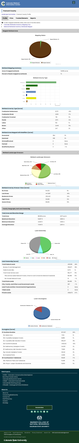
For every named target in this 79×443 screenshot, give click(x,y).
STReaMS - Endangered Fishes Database (15, 385)
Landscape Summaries (8, 14)
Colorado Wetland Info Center (12, 379)
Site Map (5, 403)
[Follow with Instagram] (35, 411)
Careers (5, 401)
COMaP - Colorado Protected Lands (14, 381)
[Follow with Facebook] (31, 411)
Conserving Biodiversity (10, 395)
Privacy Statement (37, 432)
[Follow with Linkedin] (38, 411)
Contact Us (6, 397)
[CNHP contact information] (47, 411)
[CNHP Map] (44, 411)
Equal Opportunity (18, 432)
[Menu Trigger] (73, 2)
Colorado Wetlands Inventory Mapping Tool (17, 25)
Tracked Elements (22, 18)
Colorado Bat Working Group (12, 383)
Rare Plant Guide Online (10, 377)
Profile (5, 18)
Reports (33, 18)
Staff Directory (7, 399)
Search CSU (47, 432)
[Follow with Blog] (41, 411)
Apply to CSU (7, 432)
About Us (5, 393)
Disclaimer (27, 432)
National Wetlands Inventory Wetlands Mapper (18, 27)
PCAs (11, 18)
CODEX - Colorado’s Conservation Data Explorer (18, 375)
